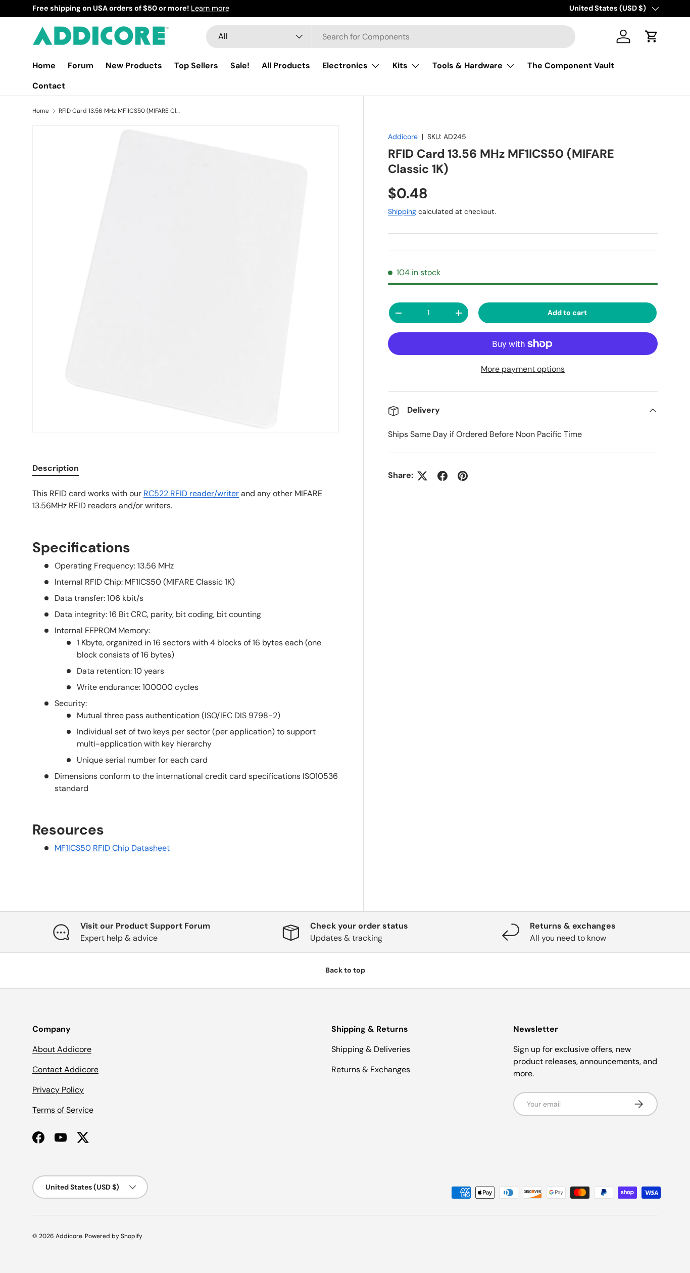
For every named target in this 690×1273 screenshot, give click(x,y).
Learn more (210, 8)
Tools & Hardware (467, 65)
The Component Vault (570, 65)
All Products (286, 65)
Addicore (403, 136)
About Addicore (61, 1049)
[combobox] (390, 36)
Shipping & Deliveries (370, 1049)
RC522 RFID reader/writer (191, 493)
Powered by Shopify (113, 1236)
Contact (48, 85)
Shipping (402, 211)
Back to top (345, 970)
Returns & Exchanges (370, 1069)
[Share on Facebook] (442, 476)
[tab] (55, 468)
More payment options (523, 369)
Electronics (345, 65)
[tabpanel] (185, 677)
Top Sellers (196, 65)
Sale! (240, 65)
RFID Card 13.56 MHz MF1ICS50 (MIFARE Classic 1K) (119, 111)
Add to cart (567, 313)
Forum (80, 65)
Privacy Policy (58, 1089)
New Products (134, 65)
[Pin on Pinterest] (463, 476)
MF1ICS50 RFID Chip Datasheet (112, 848)
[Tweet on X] (422, 476)
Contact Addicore (65, 1069)
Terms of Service (62, 1110)
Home (44, 65)
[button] (651, 36)
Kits (400, 65)
